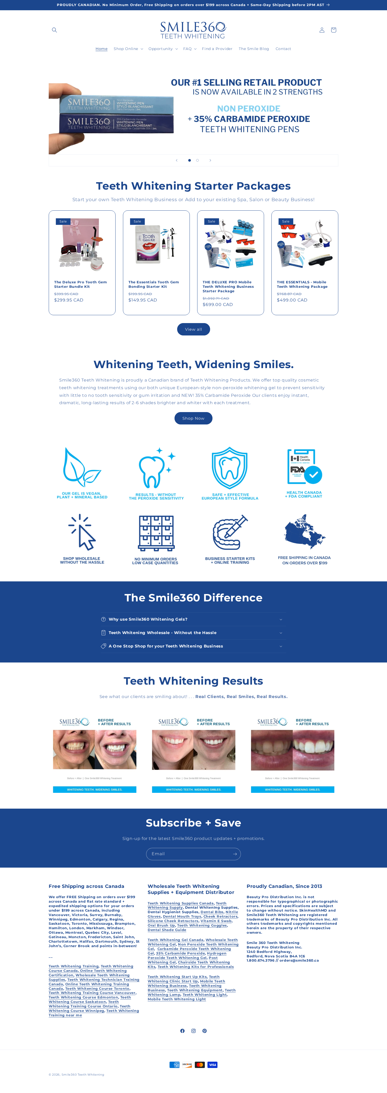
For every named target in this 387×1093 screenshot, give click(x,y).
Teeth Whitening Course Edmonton (83, 997)
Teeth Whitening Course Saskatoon (90, 999)
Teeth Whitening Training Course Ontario (84, 1004)
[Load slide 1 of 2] (190, 160)
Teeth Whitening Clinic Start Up (184, 979)
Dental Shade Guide (167, 930)
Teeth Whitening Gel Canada (176, 940)
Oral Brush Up (161, 925)
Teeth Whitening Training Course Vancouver (92, 993)
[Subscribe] (235, 854)
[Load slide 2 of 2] (197, 160)
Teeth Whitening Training (73, 966)
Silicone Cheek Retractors (173, 921)
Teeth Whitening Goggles (202, 925)
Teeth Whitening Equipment (195, 990)
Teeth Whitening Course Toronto (97, 988)
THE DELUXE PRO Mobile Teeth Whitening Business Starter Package (228, 286)
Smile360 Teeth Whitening (83, 1074)
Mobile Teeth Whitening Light (177, 999)
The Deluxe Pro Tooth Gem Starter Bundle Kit (80, 284)
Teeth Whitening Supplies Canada (181, 903)
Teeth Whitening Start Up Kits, (178, 977)
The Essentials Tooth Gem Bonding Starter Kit (153, 284)
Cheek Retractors (221, 916)
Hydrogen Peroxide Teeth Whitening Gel (187, 955)
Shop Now (193, 418)
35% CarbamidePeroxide (180, 953)
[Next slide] (210, 160)
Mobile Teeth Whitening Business (186, 983)
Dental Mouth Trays (182, 916)
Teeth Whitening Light (205, 994)
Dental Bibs (212, 912)
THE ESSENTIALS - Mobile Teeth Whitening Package (302, 284)
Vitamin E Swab (216, 921)
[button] (54, 30)
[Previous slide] (176, 160)
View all (193, 329)
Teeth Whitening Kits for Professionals (196, 967)
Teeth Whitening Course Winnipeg (90, 1008)
